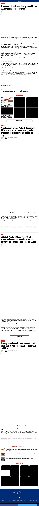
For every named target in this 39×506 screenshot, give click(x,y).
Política (18, 500)
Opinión (21, 500)
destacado (9, 85)
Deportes (6, 500)
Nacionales (14, 500)
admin (6, 138)
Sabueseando (35, 500)
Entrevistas (25, 500)
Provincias (30, 500)
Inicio (3, 500)
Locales (10, 500)
